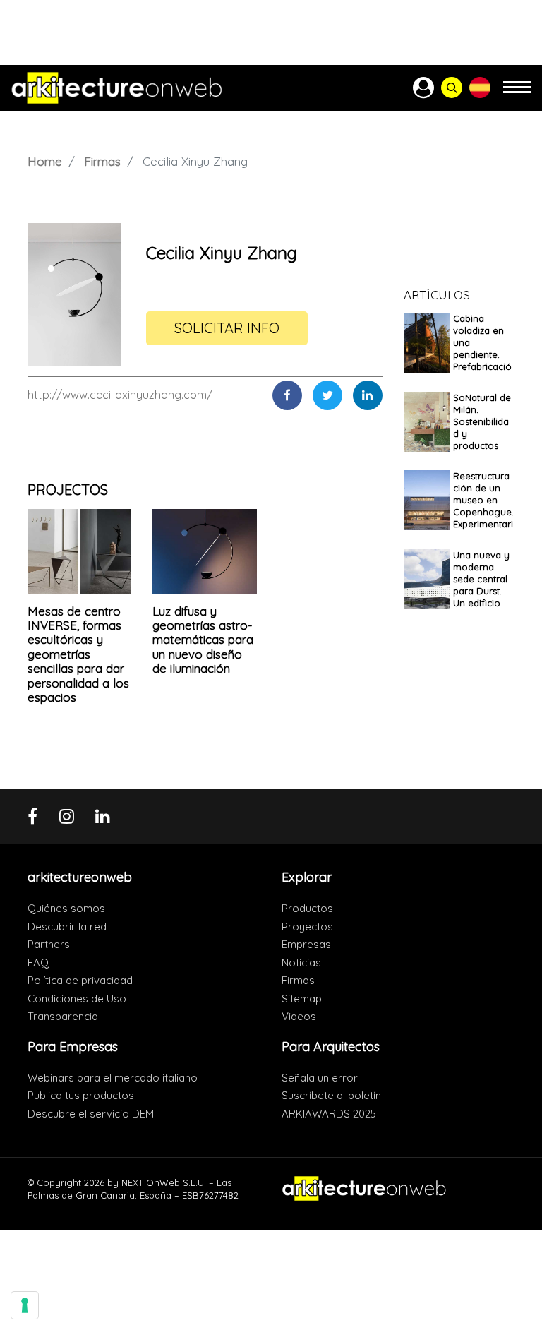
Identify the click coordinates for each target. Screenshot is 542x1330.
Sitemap (302, 998)
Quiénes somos (66, 908)
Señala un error (320, 1077)
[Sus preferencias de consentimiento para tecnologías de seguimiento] (24, 1305)
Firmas (102, 161)
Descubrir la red (67, 926)
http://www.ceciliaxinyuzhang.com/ (120, 395)
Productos (307, 908)
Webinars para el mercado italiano (113, 1077)
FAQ (38, 962)
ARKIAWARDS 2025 (329, 1113)
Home (45, 161)
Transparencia (63, 1016)
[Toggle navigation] (517, 93)
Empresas (306, 944)
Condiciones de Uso (77, 998)
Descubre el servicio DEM (91, 1113)
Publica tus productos (81, 1095)
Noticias (301, 962)
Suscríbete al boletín (331, 1095)
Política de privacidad (80, 980)
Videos (299, 1016)
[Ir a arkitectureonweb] (117, 88)
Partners (49, 944)
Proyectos (307, 926)
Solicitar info (226, 328)
